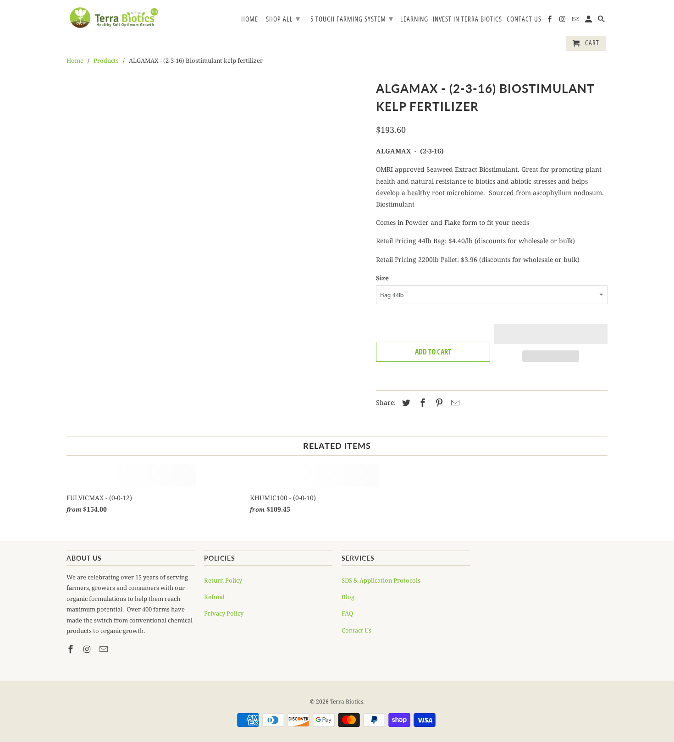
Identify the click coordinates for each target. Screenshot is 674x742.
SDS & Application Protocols (381, 580)
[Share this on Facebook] (421, 402)
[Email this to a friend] (454, 402)
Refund (214, 597)
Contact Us (524, 19)
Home (249, 19)
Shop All (283, 18)
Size (382, 277)
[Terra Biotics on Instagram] (563, 21)
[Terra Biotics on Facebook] (550, 21)
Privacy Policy (223, 613)
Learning (414, 19)
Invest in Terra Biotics (467, 19)
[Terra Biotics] (113, 17)
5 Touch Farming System (351, 18)
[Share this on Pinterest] (438, 402)
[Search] (602, 21)
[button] (551, 334)
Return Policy (223, 580)
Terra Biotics (346, 701)
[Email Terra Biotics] (576, 21)
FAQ (348, 613)
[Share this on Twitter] (405, 402)
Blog (348, 597)
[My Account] (589, 21)
